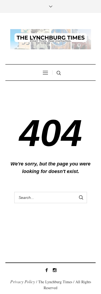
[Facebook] (46, 270)
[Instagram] (54, 270)
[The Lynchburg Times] (50, 39)
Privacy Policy (22, 281)
